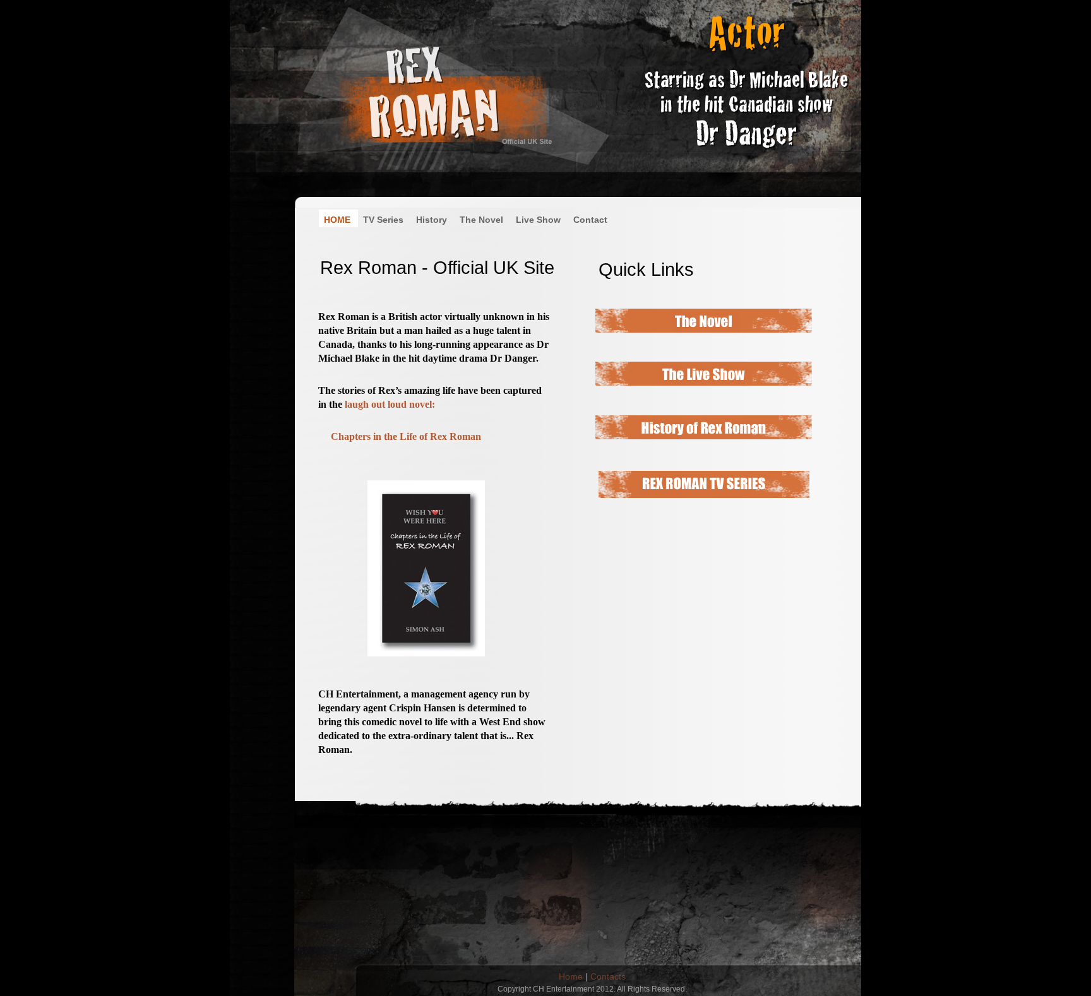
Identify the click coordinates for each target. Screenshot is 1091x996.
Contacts (608, 976)
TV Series (384, 220)
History (433, 220)
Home (571, 976)
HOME (338, 220)
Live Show (539, 220)
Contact (590, 220)
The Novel (483, 220)
